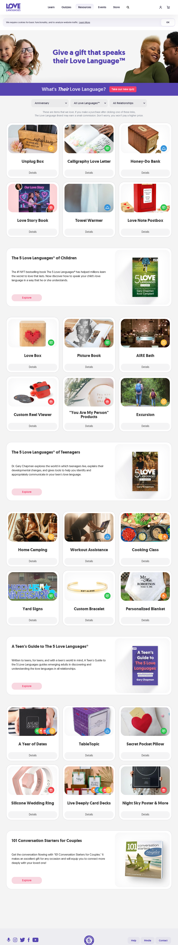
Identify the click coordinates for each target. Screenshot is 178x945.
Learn (51, 7)
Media (147, 940)
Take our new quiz (123, 89)
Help (133, 940)
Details (33, 173)
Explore (26, 297)
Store (116, 7)
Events (102, 7)
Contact (163, 940)
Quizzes (66, 7)
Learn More (84, 22)
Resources (84, 7)
